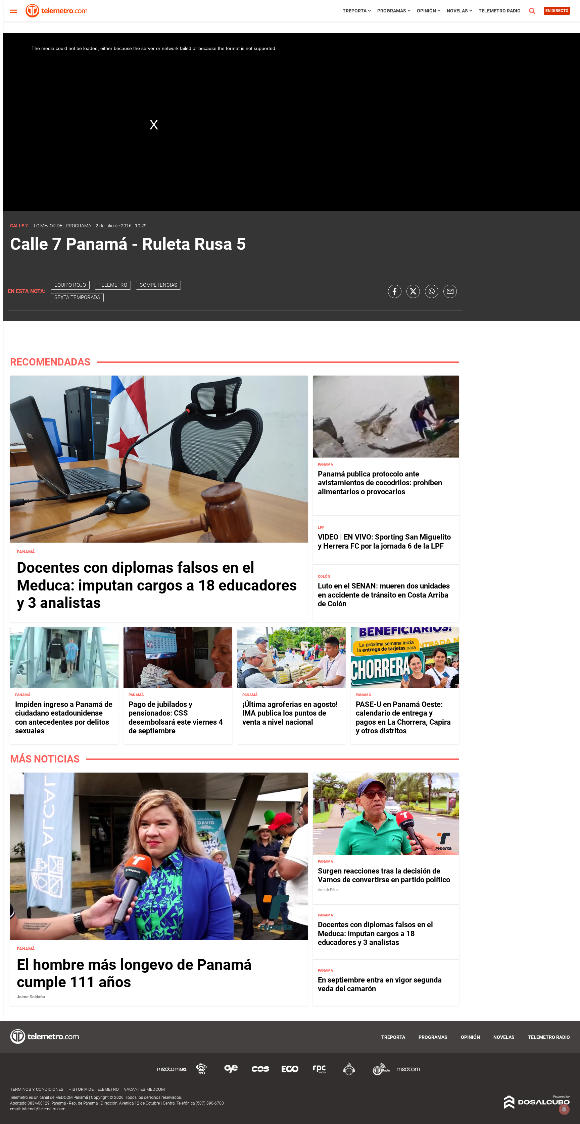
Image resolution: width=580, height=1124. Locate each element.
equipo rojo (70, 285)
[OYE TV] (231, 1074)
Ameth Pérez (328, 890)
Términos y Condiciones (36, 1089)
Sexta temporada (77, 297)
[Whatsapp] (431, 291)
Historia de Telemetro (93, 1089)
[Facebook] (394, 291)
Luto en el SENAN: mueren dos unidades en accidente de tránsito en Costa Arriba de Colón (384, 595)
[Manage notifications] (564, 1109)
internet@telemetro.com (43, 1109)
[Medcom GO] (172, 1074)
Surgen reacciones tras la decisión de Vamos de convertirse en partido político (384, 875)
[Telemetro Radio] (378, 1074)
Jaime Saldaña (31, 996)
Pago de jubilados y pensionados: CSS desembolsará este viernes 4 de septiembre (176, 717)
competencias (158, 285)
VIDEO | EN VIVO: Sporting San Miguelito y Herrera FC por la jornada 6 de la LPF (384, 541)
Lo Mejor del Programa (62, 225)
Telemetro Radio (500, 10)
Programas (391, 10)
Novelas (457, 10)
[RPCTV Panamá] (201, 1074)
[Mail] (450, 291)
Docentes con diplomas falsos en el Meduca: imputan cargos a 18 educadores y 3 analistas (157, 585)
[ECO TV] (290, 1074)
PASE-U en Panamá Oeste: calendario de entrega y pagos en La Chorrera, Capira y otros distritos (403, 717)
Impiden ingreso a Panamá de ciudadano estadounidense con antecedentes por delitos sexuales (63, 717)
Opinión (426, 10)
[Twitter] (413, 291)
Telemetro (112, 285)
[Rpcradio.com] (319, 1074)
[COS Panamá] (260, 1074)
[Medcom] (408, 1074)
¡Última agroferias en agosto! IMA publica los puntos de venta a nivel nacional (290, 713)
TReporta (355, 10)
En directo (556, 10)
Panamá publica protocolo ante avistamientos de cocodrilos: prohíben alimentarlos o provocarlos (380, 483)
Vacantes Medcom (144, 1089)
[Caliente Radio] (349, 1074)
